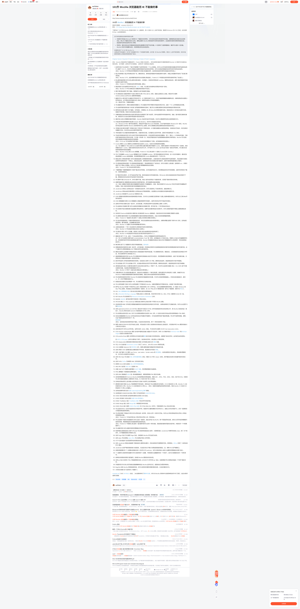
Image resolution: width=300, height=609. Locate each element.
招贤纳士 (125, 569)
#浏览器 (124, 479)
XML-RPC (128, 366)
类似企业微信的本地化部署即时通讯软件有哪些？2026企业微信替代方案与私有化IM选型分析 (98, 53)
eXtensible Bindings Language (127, 294)
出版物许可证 (171, 573)
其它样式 (133, 347)
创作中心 (286, 1)
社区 (18, 1)
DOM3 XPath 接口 (134, 406)
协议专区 (140, 569)
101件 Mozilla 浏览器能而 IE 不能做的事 (97, 40)
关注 (124, 485)
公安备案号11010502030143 (126, 571)
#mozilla (118, 479)
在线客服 (167, 569)
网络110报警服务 (130, 573)
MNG (128, 374)
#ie (128, 479)
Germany (136, 59)
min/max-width (175, 331)
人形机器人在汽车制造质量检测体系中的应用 (98, 58)
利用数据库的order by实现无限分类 (97, 27)
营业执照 (176, 573)
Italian (142, 59)
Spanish (125, 59)
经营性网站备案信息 (160, 571)
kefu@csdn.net (159, 569)
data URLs (131, 438)
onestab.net (115, 473)
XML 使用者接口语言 (124, 291)
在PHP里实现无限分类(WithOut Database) (95, 32)
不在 (181, 289)
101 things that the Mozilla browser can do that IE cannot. (133, 27)
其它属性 (158, 352)
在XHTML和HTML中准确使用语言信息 (97, 36)
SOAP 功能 (138, 369)
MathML (123, 299)
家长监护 (124, 573)
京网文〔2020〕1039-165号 (149, 571)
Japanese (152, 59)
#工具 (140, 479)
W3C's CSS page (122, 339)
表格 (154, 342)
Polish (147, 59)
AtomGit (24, 1)
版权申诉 (166, 573)
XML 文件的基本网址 (136, 357)
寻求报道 (135, 569)
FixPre (124, 361)
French (131, 59)
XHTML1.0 (127, 473)
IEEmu (175, 443)
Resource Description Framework (142, 296)
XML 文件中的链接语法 (136, 364)
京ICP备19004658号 (138, 571)
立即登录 (284, 603)
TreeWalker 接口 (134, 401)
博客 (11, 1)
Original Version (117, 59)
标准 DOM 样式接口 (137, 398)
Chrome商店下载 (146, 573)
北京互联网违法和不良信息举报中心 (172, 571)
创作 (294, 1)
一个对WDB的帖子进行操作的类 (98, 44)
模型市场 (32, 1)
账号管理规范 (153, 573)
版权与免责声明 (160, 573)
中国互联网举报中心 (138, 573)
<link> (138, 86)
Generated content (132, 344)
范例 (139, 372)
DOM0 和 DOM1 (150, 393)
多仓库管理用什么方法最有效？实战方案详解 (98, 62)
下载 (14, 1)
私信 (104, 19)
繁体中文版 (147, 473)
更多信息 (145, 244)
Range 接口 (133, 403)
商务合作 (130, 569)
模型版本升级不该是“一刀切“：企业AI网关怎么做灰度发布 (98, 69)
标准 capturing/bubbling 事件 (137, 390)
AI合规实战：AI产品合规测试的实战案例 (97, 65)
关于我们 (120, 569)
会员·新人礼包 (273, 1)
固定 (145, 336)
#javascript (134, 479)
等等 (156, 349)
